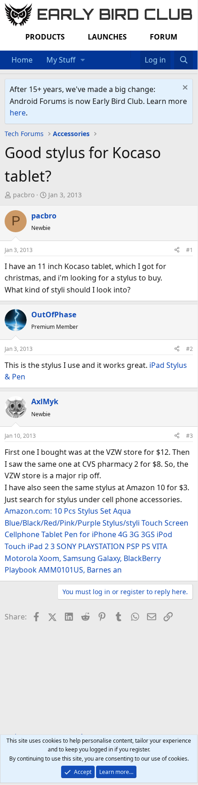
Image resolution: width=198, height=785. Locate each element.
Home (22, 60)
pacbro (23, 194)
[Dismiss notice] (184, 88)
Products (45, 37)
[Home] (125, 54)
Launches (107, 37)
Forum (163, 37)
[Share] (177, 250)
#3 (189, 436)
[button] (83, 60)
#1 (189, 250)
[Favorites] (135, 54)
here (18, 113)
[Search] (183, 60)
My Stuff (60, 60)
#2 (189, 349)
